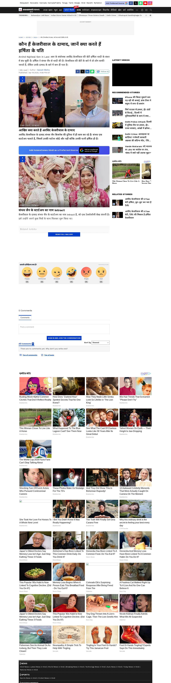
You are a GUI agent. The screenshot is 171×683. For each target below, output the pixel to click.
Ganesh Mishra (43, 70)
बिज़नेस (106, 10)
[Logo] (30, 10)
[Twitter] (136, 3)
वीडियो (114, 10)
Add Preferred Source (115, 3)
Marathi (89, 3)
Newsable (34, 3)
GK (60, 10)
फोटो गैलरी (69, 10)
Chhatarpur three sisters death (91, 15)
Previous (146, 15)
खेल (119, 10)
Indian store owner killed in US (63, 15)
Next (150, 15)
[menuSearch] (151, 10)
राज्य (79, 10)
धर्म (124, 10)
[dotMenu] (137, 10)
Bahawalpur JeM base (40, 15)
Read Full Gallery (64, 234)
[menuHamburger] (146, 10)
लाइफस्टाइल (96, 10)
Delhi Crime (111, 15)
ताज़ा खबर (48, 10)
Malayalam (24, 3)
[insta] (150, 3)
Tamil (71, 3)
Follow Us (105, 71)
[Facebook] (131, 3)
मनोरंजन (86, 10)
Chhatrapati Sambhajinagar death (131, 15)
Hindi (83, 3)
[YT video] (145, 3)
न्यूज (56, 10)
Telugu (65, 3)
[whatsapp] (140, 3)
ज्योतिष (130, 10)
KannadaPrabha (54, 3)
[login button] (143, 10)
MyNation (98, 3)
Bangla (77, 3)
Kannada (43, 3)
